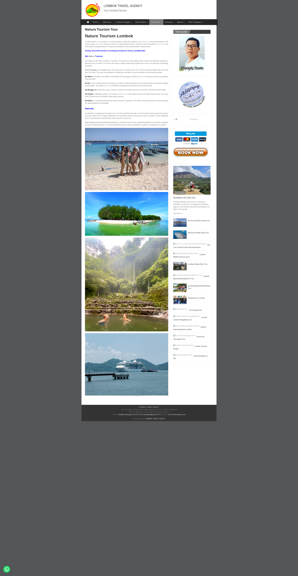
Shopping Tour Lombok (196, 298)
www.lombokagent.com (177, 414)
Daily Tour (106, 22)
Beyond (180, 22)
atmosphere (121, 94)
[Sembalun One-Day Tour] (192, 180)
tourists (161, 44)
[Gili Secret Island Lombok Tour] (180, 222)
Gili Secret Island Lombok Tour (199, 221)
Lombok (100, 44)
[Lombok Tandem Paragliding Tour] (186, 316)
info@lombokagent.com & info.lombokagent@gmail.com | (139, 414)
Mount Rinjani (140, 22)
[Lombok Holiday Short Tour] (180, 266)
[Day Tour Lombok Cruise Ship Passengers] (189, 244)
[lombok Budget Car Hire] (182, 355)
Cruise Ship (155, 22)
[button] (6, 569)
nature (99, 42)
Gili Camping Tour (195, 310)
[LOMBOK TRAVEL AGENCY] (88, 22)
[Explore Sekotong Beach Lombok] (186, 326)
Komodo (168, 22)
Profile (95, 22)
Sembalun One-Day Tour (184, 197)
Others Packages (180, 192)
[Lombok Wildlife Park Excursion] (185, 253)
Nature (92, 56)
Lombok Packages (123, 22)
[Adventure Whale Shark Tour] (180, 234)
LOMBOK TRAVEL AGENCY (123, 6)
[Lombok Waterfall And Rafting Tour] (180, 288)
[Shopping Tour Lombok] (180, 300)
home (107, 86)
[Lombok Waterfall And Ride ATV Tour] (187, 275)
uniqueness (145, 42)
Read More (177, 213)
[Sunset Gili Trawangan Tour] (184, 335)
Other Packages (194, 22)
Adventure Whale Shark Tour (198, 233)
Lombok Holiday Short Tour (198, 264)
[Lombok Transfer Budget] (183, 345)
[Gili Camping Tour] (180, 309)
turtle (142, 76)
